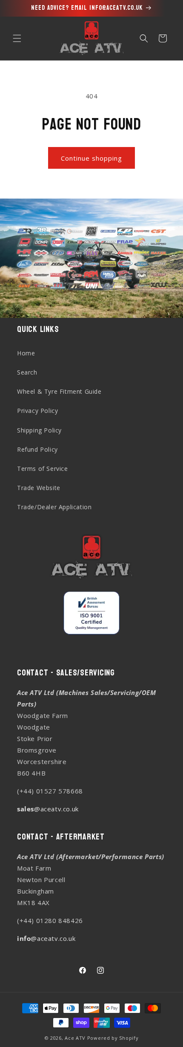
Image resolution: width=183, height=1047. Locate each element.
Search (27, 372)
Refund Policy (37, 449)
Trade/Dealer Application (54, 507)
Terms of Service (42, 468)
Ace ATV (75, 1038)
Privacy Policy (37, 411)
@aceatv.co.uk (48, 809)
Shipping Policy (39, 430)
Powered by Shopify (113, 1038)
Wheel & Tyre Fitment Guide (59, 391)
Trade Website (38, 488)
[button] (17, 38)
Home (26, 353)
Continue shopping (91, 158)
